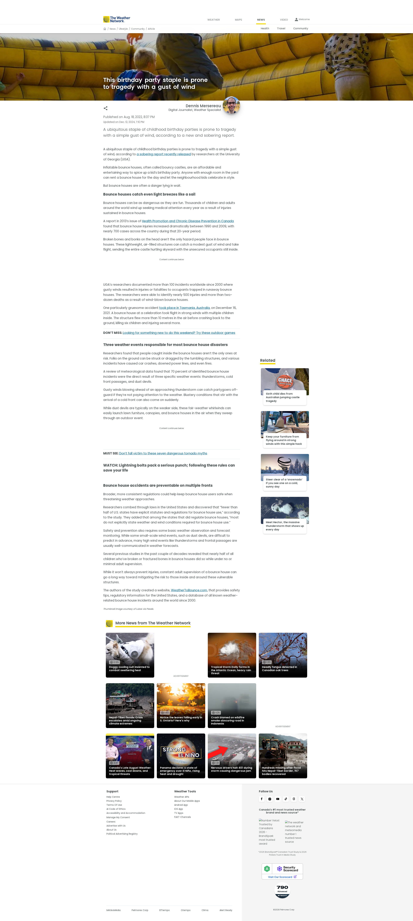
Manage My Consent (118, 817)
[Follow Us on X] (302, 799)
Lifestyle (123, 28)
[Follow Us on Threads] (294, 799)
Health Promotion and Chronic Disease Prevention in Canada (188, 221)
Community (138, 28)
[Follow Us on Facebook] (262, 799)
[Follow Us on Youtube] (278, 799)
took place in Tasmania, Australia (184, 308)
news (113, 28)
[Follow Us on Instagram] (270, 799)
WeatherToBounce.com (189, 590)
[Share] (105, 108)
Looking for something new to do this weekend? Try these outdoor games (179, 333)
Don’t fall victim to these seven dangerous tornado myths (163, 453)
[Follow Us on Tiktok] (286, 799)
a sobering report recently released (164, 154)
